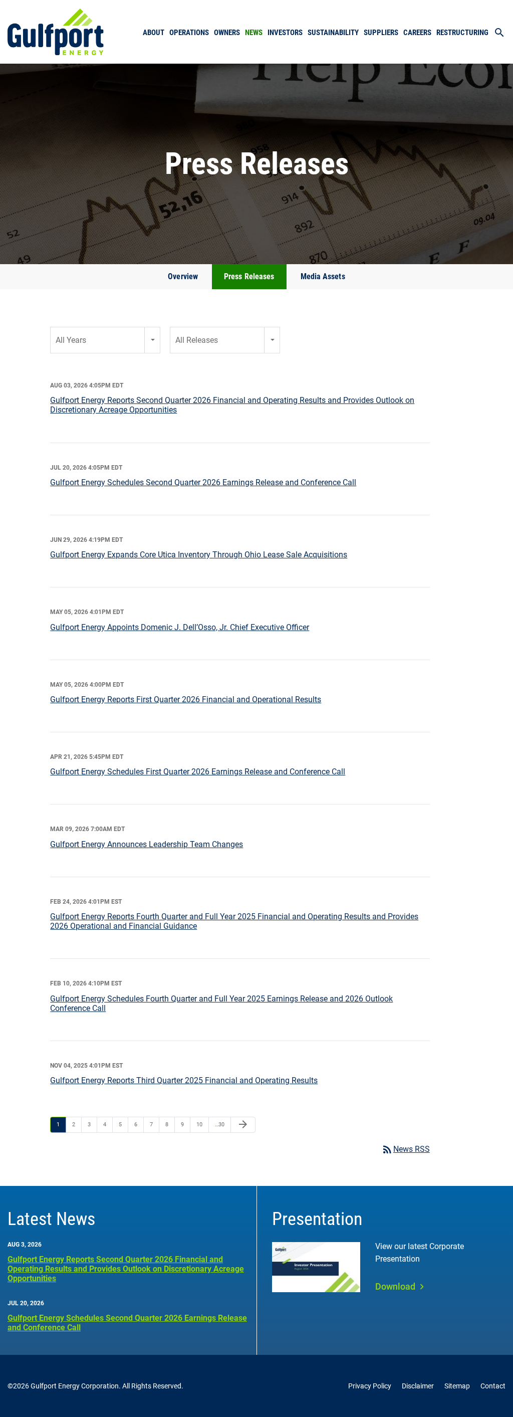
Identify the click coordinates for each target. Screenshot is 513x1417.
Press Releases (249, 276)
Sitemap (457, 1385)
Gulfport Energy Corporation (75, 1386)
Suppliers (381, 32)
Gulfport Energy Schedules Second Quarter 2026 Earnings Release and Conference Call (203, 482)
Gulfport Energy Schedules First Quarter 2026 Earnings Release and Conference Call (197, 771)
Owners (227, 32)
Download (395, 1286)
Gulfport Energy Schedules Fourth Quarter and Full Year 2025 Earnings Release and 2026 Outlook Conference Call (221, 1003)
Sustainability (333, 32)
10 (199, 1124)
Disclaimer (418, 1385)
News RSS (405, 1149)
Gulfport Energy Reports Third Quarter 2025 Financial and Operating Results (184, 1080)
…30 (219, 1124)
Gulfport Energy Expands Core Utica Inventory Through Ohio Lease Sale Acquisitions (198, 554)
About (153, 32)
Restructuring (462, 32)
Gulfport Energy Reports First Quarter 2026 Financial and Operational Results (185, 699)
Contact (492, 1385)
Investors (285, 32)
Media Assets (323, 276)
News (254, 32)
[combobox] (105, 340)
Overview (183, 276)
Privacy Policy (369, 1385)
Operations (189, 32)
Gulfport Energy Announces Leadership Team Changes (146, 844)
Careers (417, 32)
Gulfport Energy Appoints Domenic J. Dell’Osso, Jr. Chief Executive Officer (179, 627)
